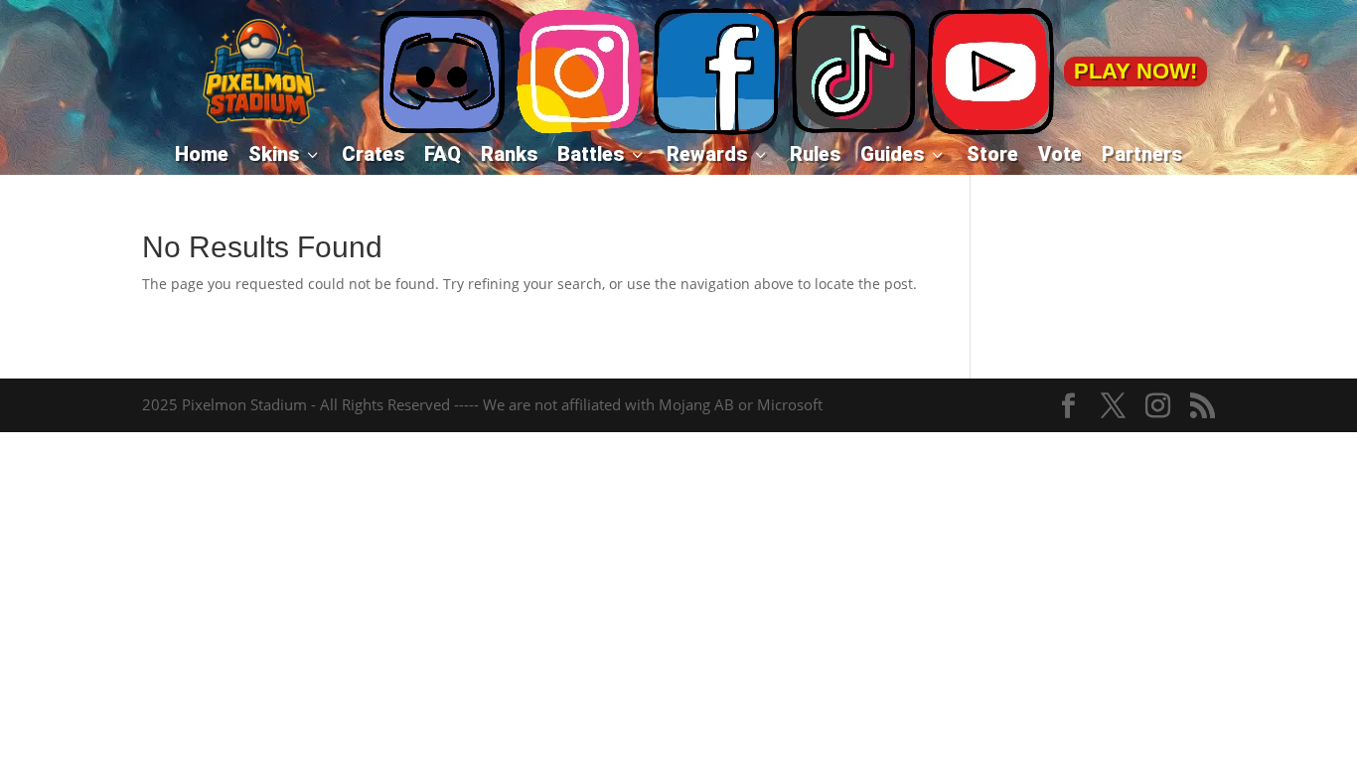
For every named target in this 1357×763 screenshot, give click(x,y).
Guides (903, 154)
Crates (373, 154)
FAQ (442, 154)
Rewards (718, 154)
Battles (602, 154)
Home (201, 154)
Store (992, 154)
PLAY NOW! (1135, 71)
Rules (815, 154)
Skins (285, 154)
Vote (1060, 154)
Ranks (509, 154)
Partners (1142, 154)
